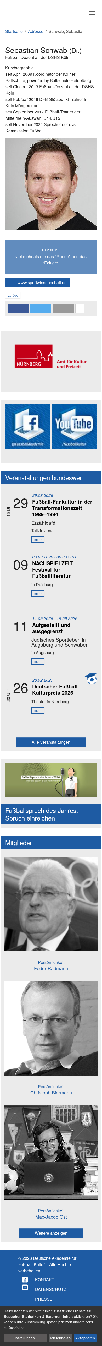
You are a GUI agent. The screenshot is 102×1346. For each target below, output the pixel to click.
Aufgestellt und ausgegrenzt (51, 628)
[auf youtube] (25, 1287)
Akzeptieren (85, 1337)
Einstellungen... (25, 1337)
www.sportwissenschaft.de (41, 282)
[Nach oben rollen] (93, 1337)
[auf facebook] (25, 1280)
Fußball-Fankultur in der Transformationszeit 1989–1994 (62, 508)
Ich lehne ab (60, 1337)
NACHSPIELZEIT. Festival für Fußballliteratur (53, 569)
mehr (38, 539)
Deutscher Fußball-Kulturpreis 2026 (56, 689)
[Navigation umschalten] (92, 13)
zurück (13, 295)
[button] (18, 308)
